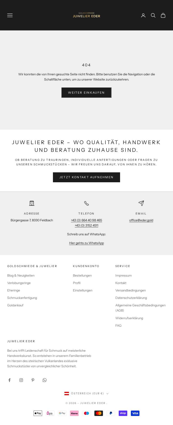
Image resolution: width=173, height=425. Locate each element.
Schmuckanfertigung (22, 298)
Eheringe (13, 290)
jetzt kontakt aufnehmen (86, 177)
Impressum (123, 275)
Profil (76, 283)
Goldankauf (15, 305)
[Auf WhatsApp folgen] (44, 380)
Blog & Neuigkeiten (20, 275)
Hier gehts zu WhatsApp (86, 243)
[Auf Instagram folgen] (21, 380)
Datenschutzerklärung (131, 298)
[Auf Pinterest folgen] (33, 380)
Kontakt (120, 283)
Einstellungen (82, 290)
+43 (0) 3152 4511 (86, 225)
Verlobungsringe (19, 283)
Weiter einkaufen (86, 92)
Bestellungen (82, 275)
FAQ (118, 325)
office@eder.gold (141, 220)
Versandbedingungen (130, 290)
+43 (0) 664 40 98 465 (86, 220)
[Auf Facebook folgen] (9, 380)
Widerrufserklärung (129, 318)
